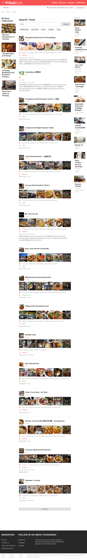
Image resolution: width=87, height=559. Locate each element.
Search (61, 7)
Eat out (4, 540)
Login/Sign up (80, 7)
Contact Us (5, 542)
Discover (62, 3)
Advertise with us (7, 548)
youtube (21, 545)
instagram (21, 542)
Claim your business (8, 545)
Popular (71, 3)
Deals (54, 3)
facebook (21, 540)
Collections (80, 3)
